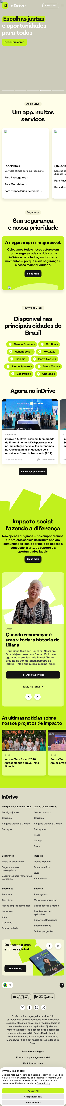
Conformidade (10, 928)
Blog (4, 917)
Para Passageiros (15, 177)
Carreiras (7, 900)
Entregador (40, 829)
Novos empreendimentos (16, 906)
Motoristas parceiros (45, 900)
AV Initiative (40, 879)
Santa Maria (50, 366)
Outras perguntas (44, 931)
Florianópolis (22, 351)
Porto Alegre (46, 359)
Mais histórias (32, 686)
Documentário (42, 867)
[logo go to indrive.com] (13, 5)
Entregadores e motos (46, 906)
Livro (37, 873)
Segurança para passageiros (10, 868)
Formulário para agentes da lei (33, 1057)
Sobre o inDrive (42, 926)
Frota (37, 846)
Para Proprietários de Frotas (21, 191)
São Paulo (23, 374)
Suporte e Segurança (45, 920)
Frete (37, 835)
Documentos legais (33, 1051)
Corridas (7, 818)
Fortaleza (49, 351)
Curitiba (51, 344)
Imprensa (7, 911)
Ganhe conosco (42, 812)
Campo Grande (23, 344)
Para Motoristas (14, 184)
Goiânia (20, 359)
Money (38, 841)
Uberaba (47, 374)
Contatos (7, 923)
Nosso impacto (42, 862)
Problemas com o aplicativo (43, 913)
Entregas (7, 829)
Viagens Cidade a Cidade (16, 824)
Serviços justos (10, 812)
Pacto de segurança (13, 862)
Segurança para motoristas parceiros (17, 877)
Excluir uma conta (33, 1063)
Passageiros (41, 895)
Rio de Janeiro (21, 366)
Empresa (7, 895)
